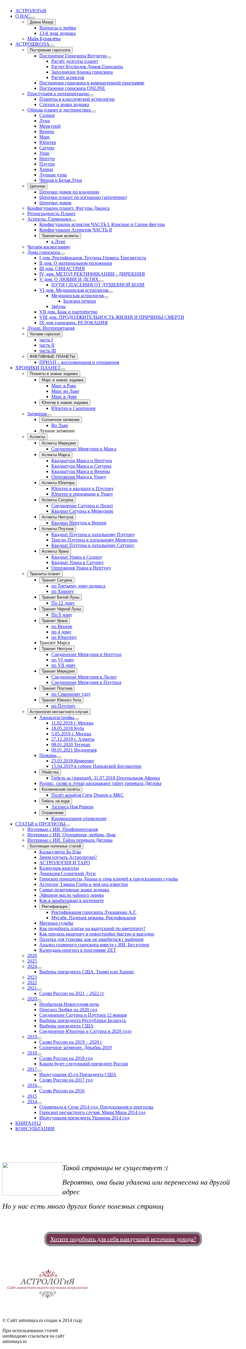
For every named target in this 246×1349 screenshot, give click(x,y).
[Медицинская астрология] (106, 297)
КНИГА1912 (28, 1123)
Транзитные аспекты (60, 235)
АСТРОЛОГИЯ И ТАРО (64, 862)
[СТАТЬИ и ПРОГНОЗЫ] (67, 825)
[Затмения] (48, 415)
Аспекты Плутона (58, 528)
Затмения (36, 413)
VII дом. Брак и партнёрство (68, 311)
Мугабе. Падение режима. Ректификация (93, 917)
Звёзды (58, 306)
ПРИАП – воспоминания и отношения (79, 362)
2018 (32, 1052)
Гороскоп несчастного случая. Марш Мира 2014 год (92, 1112)
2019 (32, 1036)
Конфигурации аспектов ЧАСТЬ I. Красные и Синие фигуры (102, 224)
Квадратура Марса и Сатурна (81, 465)
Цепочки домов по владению (69, 191)
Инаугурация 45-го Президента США (77, 1074)
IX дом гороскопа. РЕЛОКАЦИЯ (73, 322)
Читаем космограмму (48, 246)
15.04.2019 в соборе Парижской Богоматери (96, 766)
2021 (32, 987)
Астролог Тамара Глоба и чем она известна (83, 884)
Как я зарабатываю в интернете (71, 900)
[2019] (39, 1038)
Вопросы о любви (57, 27)
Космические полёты (61, 789)
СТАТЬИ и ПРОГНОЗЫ (40, 823)
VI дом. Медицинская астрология (73, 290)
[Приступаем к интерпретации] (91, 95)
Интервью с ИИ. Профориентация (62, 829)
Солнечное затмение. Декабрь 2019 (75, 1047)
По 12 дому (63, 603)
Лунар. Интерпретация (50, 328)
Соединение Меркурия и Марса (83, 448)
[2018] (39, 1054)
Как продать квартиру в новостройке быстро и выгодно (96, 933)
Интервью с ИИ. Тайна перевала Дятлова (69, 840)
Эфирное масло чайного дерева (71, 895)
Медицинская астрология (77, 295)
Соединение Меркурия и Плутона (86, 682)
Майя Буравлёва (44, 38)
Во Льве (59, 425)
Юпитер (47, 142)
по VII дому (63, 665)
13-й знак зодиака (57, 33)
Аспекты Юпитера (58, 483)
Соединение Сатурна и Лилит (82, 505)
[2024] (39, 968)
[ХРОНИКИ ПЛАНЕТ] (63, 369)
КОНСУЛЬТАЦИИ (35, 1128)
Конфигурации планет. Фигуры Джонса (68, 208)
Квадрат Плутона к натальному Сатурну (92, 545)
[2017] (39, 1071)
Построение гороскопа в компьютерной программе (91, 82)
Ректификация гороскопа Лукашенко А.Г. (93, 912)
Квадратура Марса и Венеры (80, 471)
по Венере (61, 626)
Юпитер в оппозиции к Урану (82, 493)
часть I (46, 339)
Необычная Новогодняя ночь (69, 1004)
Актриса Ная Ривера (72, 806)
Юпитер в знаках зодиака (65, 402)
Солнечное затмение (61, 419)
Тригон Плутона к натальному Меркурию (94, 539)
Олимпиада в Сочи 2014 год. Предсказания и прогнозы (96, 1106)
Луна (44, 120)
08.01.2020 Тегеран (70, 744)
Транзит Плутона (57, 688)
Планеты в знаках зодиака (54, 373)
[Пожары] (58, 757)
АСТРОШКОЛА (32, 44)
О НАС (22, 16)
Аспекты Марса (56, 455)
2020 (32, 998)
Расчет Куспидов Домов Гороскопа (87, 66)
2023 (32, 977)
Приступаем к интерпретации (58, 93)
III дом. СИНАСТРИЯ (62, 268)
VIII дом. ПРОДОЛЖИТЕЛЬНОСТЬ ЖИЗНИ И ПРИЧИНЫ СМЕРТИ (111, 317)
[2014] (39, 1103)
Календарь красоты (59, 868)
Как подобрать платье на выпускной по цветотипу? (92, 928)
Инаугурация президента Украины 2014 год (84, 1117)
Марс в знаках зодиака (62, 380)
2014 (32, 1101)
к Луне (58, 241)
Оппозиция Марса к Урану (78, 476)
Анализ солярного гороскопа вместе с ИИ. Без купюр (94, 944)
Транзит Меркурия (58, 671)
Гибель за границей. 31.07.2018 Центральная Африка (105, 777)
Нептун (47, 158)
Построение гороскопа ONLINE (72, 88)
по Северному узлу (71, 694)
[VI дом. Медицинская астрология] (110, 292)
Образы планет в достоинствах (59, 109)
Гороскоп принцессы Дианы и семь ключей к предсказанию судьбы (108, 878)
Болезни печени (79, 301)
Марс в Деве (64, 396)
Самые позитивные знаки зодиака (74, 889)
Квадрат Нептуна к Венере (78, 522)
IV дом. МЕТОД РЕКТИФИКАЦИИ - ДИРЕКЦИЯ (92, 273)
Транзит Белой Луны (60, 597)
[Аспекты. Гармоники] (73, 220)
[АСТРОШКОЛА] (52, 46)
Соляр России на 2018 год (66, 1058)
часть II (46, 345)
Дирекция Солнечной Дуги (67, 873)
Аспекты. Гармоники (49, 218)
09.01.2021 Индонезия (74, 749)
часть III (47, 350)
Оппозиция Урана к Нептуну (81, 567)
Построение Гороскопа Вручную (72, 55)
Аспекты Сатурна (57, 500)
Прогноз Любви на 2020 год (68, 1009)
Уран (44, 153)
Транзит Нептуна (57, 648)
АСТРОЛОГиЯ (30, 10)
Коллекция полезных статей (55, 846)
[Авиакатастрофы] (76, 719)
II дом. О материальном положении (75, 263)
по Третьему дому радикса (78, 585)
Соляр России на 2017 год (66, 1079)
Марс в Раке (63, 385)
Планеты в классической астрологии (77, 99)
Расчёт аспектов (67, 77)
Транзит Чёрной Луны (61, 609)
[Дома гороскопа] (62, 254)
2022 (32, 982)
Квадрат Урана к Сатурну (77, 562)
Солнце (47, 115)
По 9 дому (61, 614)
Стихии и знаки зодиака (64, 104)
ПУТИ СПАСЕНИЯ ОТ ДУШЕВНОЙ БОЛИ (98, 284)
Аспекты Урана (55, 551)
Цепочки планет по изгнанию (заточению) (83, 197)
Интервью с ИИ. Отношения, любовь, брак (71, 834)
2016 (32, 1085)
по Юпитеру (64, 637)
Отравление (53, 812)
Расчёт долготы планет (74, 61)
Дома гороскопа (43, 252)
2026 (32, 955)
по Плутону (63, 705)
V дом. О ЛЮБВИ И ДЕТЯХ (69, 279)
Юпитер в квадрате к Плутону (82, 488)
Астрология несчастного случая (59, 712)
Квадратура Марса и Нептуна (81, 460)
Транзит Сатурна (57, 580)
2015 (32, 1096)
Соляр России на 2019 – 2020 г (70, 1042)
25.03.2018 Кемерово (72, 760)
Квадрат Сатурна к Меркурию (82, 511)
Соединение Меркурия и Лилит (84, 676)
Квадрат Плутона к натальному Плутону (93, 534)
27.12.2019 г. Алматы (72, 739)
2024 (32, 966)
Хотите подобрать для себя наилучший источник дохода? (123, 1239)
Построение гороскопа (50, 50)
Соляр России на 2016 (62, 1090)
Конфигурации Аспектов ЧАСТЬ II (75, 229)
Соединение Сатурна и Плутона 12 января (83, 1015)
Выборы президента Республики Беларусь (82, 1020)
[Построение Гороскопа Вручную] (108, 57)
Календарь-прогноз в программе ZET (77, 950)
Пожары (47, 755)
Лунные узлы (53, 174)
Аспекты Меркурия (59, 443)
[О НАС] (32, 18)
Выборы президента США (66, 1025)
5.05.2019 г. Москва (71, 733)
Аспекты (37, 437)
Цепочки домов (55, 202)
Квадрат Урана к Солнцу (76, 557)
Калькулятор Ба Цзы (60, 851)
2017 (32, 1069)
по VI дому (62, 659)
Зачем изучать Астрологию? (68, 857)
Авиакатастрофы (56, 717)
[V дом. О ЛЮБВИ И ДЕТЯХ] (101, 281)
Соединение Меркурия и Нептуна (86, 654)
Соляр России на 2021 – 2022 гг (71, 993)
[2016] (39, 1087)
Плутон (47, 163)
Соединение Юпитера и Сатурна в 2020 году (85, 1031)
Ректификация (55, 906)
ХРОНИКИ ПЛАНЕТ (38, 367)
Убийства (50, 772)
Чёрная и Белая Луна (60, 180)
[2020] (39, 1000)
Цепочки (37, 186)
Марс (44, 136)
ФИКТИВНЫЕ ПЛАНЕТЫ (52, 356)
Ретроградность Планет (51, 213)
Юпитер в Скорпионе (73, 408)
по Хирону (62, 591)
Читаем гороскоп (45, 334)
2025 (32, 960)
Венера (46, 131)
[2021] (39, 989)
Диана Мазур (41, 22)
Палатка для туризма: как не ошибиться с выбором (91, 939)
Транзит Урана (55, 620)
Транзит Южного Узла (61, 700)
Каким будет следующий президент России (83, 1063)
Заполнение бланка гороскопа (82, 72)
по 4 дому (61, 631)
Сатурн (46, 147)
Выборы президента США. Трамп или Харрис (86, 971)
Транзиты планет (45, 574)
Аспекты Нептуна (57, 517)
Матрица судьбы (56, 923)
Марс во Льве (65, 391)
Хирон (46, 169)
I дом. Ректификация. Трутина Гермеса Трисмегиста (92, 257)
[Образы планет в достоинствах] (93, 111)
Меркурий (50, 126)
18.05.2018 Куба (67, 728)
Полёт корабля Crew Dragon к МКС (87, 795)
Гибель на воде (56, 801)
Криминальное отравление (78, 818)
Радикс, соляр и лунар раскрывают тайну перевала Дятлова (100, 783)
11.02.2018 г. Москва (72, 722)
